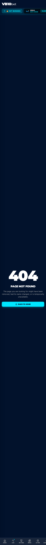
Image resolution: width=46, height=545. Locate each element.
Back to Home (24, 304)
